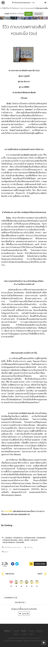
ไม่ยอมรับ (38, 14)
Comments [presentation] (10, 598)
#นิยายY (26, 540)
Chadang (35, 2)
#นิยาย (20, 540)
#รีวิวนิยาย (8, 538)
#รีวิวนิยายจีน (40, 538)
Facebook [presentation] (20, 603)
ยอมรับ (28, 14)
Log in (25, 614)
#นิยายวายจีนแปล (8, 542)
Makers (8, 3)
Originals (16, 631)
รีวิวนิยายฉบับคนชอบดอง (21, 2)
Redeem (39, 631)
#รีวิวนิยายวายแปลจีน (9, 540)
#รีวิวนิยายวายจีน (29, 538)
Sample (31, 631)
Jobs (31, 634)
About (16, 634)
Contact (24, 634)
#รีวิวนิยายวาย (18, 538)
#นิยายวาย (33, 540)
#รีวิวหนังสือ (19, 542)
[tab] (10, 597)
